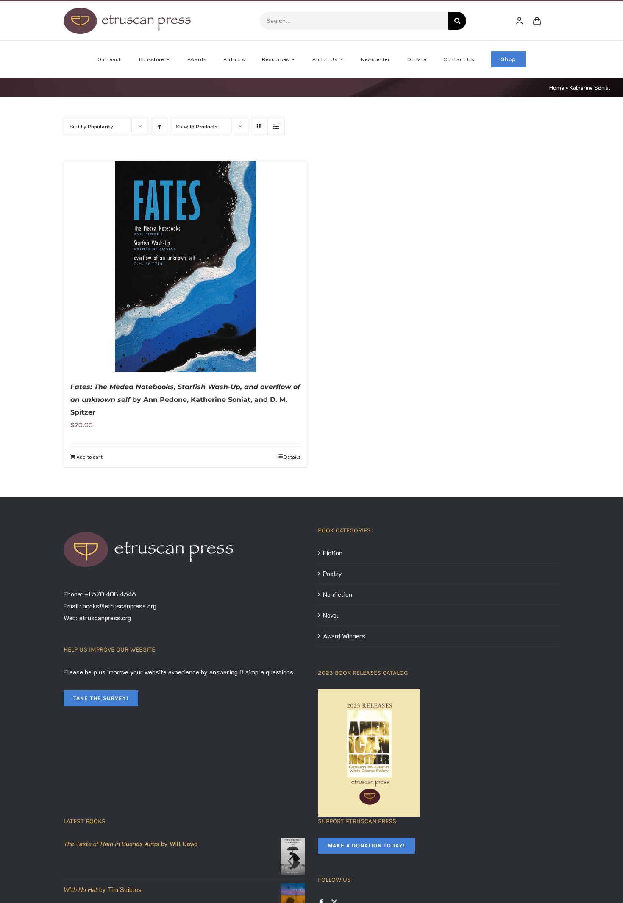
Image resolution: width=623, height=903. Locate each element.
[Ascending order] (159, 126)
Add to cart (89, 456)
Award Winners (344, 636)
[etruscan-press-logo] (127, 10)
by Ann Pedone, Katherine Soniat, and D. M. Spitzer (185, 399)
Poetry (332, 573)
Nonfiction (337, 594)
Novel (331, 615)
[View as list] (276, 126)
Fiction (332, 553)
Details (292, 456)
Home (556, 87)
